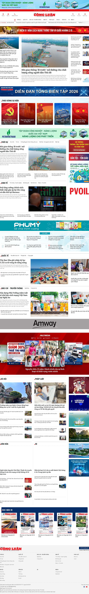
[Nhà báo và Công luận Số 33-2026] (46, 523)
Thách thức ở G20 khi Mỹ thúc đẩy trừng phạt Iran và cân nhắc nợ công (7, 216)
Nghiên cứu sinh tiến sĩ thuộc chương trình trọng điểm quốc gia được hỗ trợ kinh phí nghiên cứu (41, 176)
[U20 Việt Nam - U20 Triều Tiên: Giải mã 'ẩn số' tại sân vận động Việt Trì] (28, 480)
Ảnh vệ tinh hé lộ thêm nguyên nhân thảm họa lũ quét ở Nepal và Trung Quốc (55, 247)
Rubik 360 (57, 574)
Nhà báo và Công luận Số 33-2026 (45, 535)
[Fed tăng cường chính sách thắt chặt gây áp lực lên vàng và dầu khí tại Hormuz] (47, 198)
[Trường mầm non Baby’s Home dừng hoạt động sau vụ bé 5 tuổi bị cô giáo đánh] (16, 392)
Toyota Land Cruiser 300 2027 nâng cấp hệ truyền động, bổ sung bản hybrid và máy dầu (45, 477)
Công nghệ (30, 255)
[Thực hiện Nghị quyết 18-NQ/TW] (45, 114)
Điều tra (75, 556)
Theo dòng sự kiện (10, 100)
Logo (11, 549)
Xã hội (58, 19)
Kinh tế (45, 19)
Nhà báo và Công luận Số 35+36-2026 (7, 535)
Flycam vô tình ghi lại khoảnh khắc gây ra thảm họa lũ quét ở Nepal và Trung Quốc (56, 238)
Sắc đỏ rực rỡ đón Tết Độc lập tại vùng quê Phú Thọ (58, 174)
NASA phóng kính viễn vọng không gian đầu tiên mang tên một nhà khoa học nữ (76, 63)
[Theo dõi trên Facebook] (84, 587)
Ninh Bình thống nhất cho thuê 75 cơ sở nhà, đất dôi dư (41, 215)
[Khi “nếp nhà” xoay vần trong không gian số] (28, 495)
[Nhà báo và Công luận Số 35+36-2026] (9, 523)
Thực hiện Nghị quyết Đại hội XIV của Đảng (9, 120)
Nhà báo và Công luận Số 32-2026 (64, 535)
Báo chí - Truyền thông (35, 19)
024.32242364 (8, 588)
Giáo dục (2, 571)
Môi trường (2, 580)
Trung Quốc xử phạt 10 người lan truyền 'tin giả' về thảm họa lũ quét (17, 22)
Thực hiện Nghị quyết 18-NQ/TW (44, 120)
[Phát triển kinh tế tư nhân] (62, 114)
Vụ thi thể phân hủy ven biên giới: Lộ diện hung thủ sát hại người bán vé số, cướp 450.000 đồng (45, 429)
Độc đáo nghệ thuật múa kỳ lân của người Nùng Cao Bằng (12, 502)
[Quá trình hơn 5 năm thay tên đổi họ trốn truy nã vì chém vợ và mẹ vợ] (62, 415)
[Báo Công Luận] (44, 15)
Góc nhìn (12, 142)
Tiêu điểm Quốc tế (15, 255)
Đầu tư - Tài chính (42, 182)
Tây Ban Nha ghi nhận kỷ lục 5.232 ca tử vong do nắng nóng (9, 72)
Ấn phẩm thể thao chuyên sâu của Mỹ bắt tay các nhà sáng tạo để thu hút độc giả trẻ (15, 311)
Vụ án (75, 558)
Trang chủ (15, 19)
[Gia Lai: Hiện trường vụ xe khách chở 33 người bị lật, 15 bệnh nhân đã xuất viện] (28, 436)
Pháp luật (51, 19)
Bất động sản (26, 182)
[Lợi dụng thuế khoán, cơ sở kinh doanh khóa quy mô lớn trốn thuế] (62, 437)
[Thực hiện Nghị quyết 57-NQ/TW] (27, 114)
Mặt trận (57, 142)
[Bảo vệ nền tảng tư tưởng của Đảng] (80, 114)
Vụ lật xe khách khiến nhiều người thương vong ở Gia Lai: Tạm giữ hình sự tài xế (11, 427)
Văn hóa (64, 19)
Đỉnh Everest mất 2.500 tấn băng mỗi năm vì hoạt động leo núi (49, 22)
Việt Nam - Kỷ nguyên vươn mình (46, 142)
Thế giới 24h (23, 255)
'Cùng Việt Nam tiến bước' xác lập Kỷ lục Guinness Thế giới (14, 314)
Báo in (8, 15)
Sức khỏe (2, 576)
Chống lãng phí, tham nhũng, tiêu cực (29, 142)
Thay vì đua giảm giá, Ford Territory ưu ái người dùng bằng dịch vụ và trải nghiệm (46, 485)
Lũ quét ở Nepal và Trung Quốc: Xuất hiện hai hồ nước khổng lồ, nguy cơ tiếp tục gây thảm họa (13, 239)
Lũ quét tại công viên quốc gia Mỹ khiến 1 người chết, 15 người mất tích (14, 275)
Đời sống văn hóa (22, 576)
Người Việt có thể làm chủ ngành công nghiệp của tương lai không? (58, 216)
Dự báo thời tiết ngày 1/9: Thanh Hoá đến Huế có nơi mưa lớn (11, 412)
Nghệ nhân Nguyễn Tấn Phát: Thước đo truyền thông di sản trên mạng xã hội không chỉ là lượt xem (16, 472)
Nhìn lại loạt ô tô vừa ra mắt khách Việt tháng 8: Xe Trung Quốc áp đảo (49, 471)
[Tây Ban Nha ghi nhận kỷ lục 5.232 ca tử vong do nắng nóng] (49, 271)
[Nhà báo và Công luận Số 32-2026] (65, 523)
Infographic (47, 338)
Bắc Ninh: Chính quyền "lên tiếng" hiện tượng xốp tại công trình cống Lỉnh (77, 246)
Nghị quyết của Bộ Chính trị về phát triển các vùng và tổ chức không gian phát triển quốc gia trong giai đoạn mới (8, 53)
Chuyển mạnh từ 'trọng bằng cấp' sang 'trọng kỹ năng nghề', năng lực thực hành (24, 175)
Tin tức (17, 142)
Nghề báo (27, 288)
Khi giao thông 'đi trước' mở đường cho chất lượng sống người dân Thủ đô (44, 71)
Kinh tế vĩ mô (34, 182)
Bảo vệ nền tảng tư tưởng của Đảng (80, 120)
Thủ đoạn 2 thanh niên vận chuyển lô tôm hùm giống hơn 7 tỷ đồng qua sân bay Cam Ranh (46, 422)
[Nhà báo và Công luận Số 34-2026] (28, 523)
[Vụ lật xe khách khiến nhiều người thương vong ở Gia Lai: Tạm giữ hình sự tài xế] (28, 428)
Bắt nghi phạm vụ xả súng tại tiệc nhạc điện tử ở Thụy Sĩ (13, 272)
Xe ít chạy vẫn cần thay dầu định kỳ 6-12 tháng (44, 491)
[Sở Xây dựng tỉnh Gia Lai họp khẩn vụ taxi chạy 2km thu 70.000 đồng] (28, 421)
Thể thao (20, 574)
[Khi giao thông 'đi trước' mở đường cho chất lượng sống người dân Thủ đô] (45, 51)
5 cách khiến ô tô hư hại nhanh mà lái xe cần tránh (45, 499)
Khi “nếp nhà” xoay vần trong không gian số (9, 493)
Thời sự (19, 19)
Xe (69, 19)
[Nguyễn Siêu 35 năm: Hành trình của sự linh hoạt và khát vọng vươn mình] (45, 353)
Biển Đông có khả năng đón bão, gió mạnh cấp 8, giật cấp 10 (76, 80)
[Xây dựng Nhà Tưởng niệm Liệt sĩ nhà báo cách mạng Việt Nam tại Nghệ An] (49, 304)
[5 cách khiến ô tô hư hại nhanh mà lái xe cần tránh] (62, 501)
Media (3, 15)
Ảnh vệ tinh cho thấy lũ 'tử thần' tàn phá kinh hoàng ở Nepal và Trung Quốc (34, 238)
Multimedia (45, 335)
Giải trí (19, 571)
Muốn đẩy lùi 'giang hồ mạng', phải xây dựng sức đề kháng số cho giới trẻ (11, 487)
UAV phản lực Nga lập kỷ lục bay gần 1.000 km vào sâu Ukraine (77, 238)
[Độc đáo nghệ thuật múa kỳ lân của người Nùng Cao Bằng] (28, 502)
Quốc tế (25, 19)
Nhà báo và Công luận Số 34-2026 (27, 535)
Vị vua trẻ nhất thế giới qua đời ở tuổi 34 (12, 245)
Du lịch (19, 578)
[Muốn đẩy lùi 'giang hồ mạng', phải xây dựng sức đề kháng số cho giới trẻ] (28, 487)
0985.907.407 (15, 15)
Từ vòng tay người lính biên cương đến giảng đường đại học (34, 246)
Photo (34, 338)
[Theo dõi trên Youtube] (86, 587)
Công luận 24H (58, 571)
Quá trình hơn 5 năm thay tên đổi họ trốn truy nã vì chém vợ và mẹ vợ (45, 414)
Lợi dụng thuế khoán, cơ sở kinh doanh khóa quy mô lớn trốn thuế (45, 437)
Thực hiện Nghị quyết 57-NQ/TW (27, 120)
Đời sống (2, 578)
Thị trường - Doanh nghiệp (16, 182)
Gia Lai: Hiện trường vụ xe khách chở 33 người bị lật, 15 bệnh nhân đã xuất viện (11, 435)
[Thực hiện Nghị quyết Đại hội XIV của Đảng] (9, 114)
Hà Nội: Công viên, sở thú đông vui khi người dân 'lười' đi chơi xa (76, 46)
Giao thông (2, 574)
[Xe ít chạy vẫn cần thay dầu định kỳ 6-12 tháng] (62, 493)
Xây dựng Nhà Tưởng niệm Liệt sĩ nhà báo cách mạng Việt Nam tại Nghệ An (8, 60)
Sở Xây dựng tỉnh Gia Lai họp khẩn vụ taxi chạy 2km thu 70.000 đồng (11, 420)
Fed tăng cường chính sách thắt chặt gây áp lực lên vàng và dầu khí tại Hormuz (12, 189)
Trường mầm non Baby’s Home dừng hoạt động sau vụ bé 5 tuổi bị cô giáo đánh (14, 406)
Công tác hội (34, 288)
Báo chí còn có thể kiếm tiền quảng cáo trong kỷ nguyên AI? (9, 66)
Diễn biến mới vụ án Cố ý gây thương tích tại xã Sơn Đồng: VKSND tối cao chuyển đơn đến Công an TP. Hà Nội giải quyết (49, 407)
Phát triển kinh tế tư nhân (62, 120)
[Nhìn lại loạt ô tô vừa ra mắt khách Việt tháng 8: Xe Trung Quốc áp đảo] (50, 457)
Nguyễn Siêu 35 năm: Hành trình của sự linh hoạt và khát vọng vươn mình (44, 370)
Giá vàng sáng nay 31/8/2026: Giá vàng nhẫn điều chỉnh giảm (24, 215)
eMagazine (55, 338)
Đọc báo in (7, 510)
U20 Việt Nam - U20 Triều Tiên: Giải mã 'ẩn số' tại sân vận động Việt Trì (76, 72)
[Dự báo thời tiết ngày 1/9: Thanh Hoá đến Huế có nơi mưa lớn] (28, 413)
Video (40, 338)
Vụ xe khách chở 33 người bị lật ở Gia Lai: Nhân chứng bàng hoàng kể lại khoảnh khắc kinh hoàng (75, 54)
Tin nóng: (4, 22)
